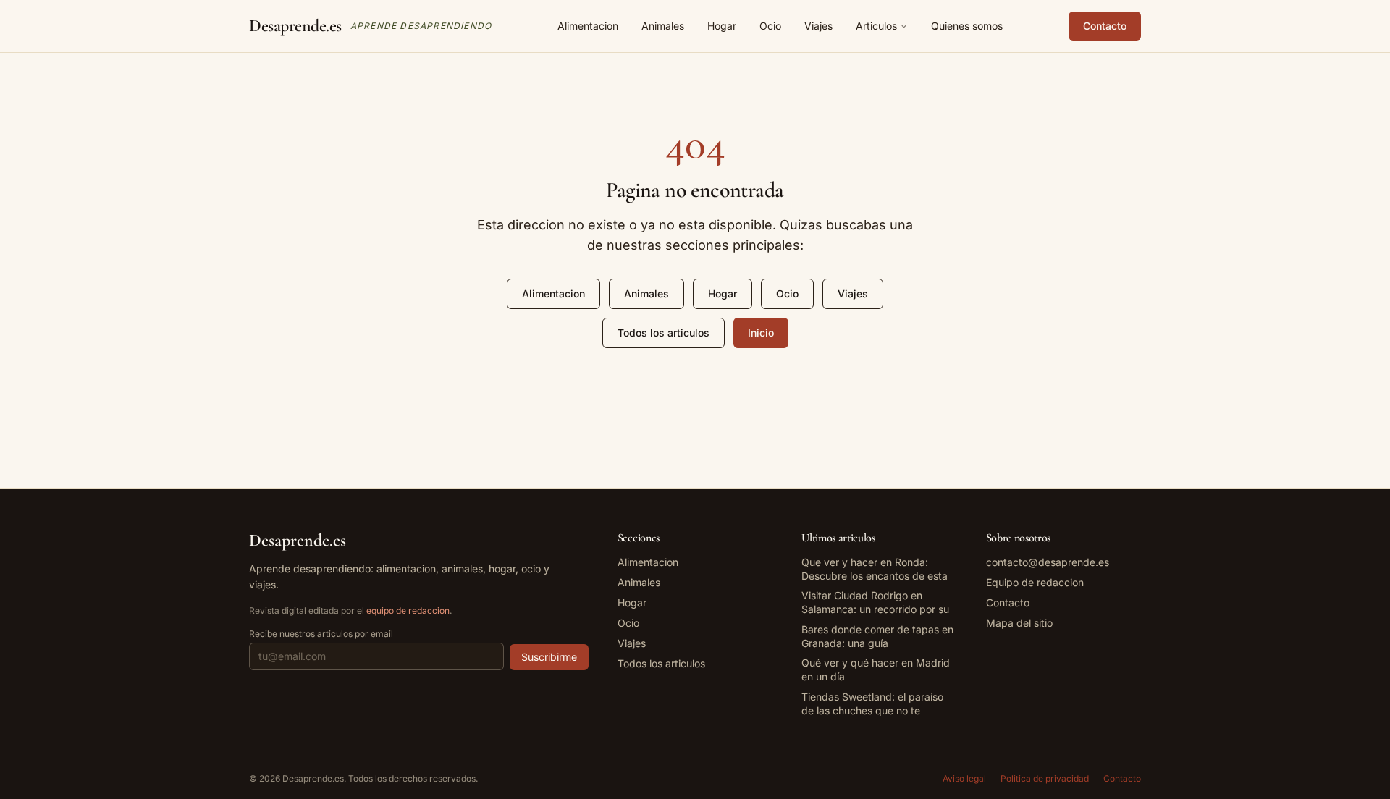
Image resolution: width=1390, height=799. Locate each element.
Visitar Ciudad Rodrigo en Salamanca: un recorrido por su (875, 602)
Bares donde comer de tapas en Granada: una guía (877, 636)
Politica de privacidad (1045, 778)
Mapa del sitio (1019, 623)
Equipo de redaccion (1035, 582)
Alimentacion (587, 26)
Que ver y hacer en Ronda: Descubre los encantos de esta (874, 569)
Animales (662, 26)
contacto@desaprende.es (1047, 562)
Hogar (721, 26)
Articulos (876, 26)
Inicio (761, 332)
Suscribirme (549, 657)
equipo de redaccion (408, 610)
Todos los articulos (663, 332)
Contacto (1104, 26)
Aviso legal (964, 778)
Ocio (770, 26)
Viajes (818, 26)
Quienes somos (967, 26)
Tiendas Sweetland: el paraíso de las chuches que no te (872, 703)
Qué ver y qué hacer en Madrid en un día (875, 669)
